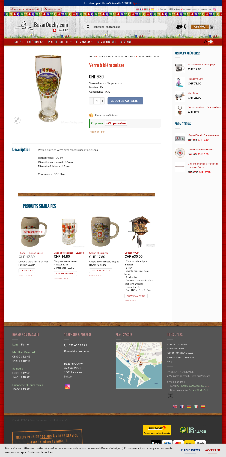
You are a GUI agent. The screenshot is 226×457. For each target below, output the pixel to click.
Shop (92, 56)
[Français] (142, 9)
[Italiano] (149, 9)
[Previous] (17, 263)
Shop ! (18, 42)
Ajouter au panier (125, 100)
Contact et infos (177, 344)
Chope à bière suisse (149, 56)
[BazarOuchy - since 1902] (40, 25)
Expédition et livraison (180, 357)
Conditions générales (180, 352)
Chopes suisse (117, 123)
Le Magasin (83, 42)
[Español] (153, 9)
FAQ (169, 361)
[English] (138, 9)
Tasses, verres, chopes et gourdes (116, 56)
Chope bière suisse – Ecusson (91, 252)
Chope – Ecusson (49, 252)
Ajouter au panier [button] (52, 277)
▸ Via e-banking (175, 381)
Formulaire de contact (77, 351)
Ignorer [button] (137, 3)
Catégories (34, 42)
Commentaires (106, 42)
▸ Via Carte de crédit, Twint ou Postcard (188, 375)
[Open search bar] (205, 41)
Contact (126, 42)
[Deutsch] (145, 9)
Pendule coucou (59, 42)
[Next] (155, 263)
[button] (202, 27)
